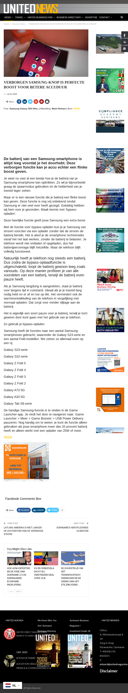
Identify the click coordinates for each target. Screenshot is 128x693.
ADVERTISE (91, 17)
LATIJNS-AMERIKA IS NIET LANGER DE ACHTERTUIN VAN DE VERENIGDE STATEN (23, 531)
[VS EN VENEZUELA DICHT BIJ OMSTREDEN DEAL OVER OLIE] (46, 558)
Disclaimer (109, 671)
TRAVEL (19, 17)
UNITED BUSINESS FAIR (39, 17)
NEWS (7, 17)
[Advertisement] (46, 135)
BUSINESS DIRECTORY (69, 17)
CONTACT (104, 17)
